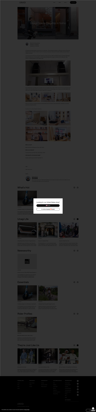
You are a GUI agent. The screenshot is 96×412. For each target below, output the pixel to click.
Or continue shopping (48, 209)
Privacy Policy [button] (26, 409)
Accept (91, 410)
